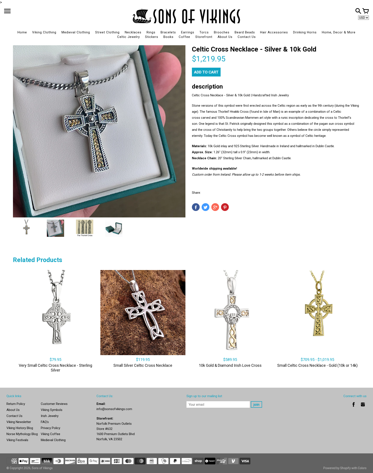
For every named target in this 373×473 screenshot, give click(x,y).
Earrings (187, 32)
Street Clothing (107, 32)
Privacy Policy (50, 428)
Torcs (204, 32)
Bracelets (168, 32)
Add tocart (206, 72)
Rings (151, 32)
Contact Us (247, 37)
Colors (362, 468)
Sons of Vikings (42, 468)
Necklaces (133, 32)
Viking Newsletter (18, 422)
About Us (225, 37)
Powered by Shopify (337, 468)
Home (22, 32)
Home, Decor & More (339, 32)
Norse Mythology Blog (22, 434)
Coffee (184, 37)
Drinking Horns (305, 32)
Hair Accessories (274, 32)
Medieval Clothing (76, 32)
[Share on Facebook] (196, 207)
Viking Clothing (44, 32)
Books (168, 37)
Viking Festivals (17, 440)
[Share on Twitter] (205, 207)
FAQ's (45, 422)
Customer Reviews (54, 404)
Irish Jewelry (49, 416)
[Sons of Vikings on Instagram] (363, 407)
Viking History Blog (19, 428)
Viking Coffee (50, 434)
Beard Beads (245, 32)
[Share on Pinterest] (225, 207)
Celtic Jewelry (128, 37)
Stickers (151, 37)
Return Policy (15, 404)
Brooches (221, 32)
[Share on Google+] (215, 207)
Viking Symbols (51, 410)
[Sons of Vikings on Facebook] (353, 407)
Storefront (203, 37)
